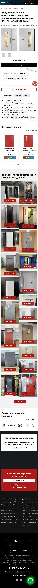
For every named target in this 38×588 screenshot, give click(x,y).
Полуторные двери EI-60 (8, 505)
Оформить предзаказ (19, 65)
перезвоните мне (19, 487)
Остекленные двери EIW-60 (9, 519)
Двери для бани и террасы (30, 510)
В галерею (19, 402)
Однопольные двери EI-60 (8, 502)
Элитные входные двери (29, 522)
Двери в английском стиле (30, 519)
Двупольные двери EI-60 (8, 507)
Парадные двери (27, 505)
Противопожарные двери (10, 499)
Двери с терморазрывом (29, 502)
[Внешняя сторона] (9, 39)
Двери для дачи (26, 516)
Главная (3, 8)
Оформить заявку (19, 480)
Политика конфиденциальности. (19, 552)
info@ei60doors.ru (29, 1)
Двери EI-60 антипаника (8, 516)
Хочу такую (10, 201)
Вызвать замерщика (19, 89)
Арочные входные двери (29, 525)
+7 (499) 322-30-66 (28, 3)
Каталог (9, 8)
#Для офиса (4, 25)
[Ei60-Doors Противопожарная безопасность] (7, 3)
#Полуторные (26, 25)
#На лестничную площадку (15, 25)
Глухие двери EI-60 (6, 510)
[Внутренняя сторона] (27, 39)
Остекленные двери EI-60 (8, 513)
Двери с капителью (28, 507)
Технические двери (18, 8)
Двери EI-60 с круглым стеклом (10, 522)
